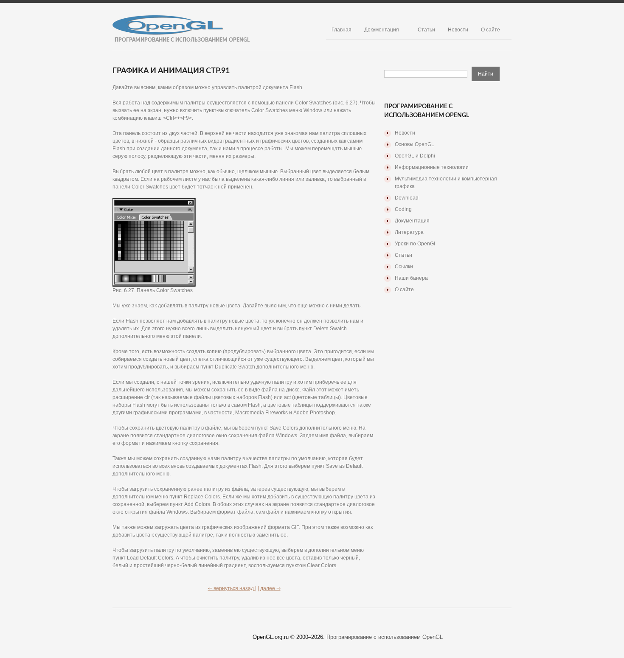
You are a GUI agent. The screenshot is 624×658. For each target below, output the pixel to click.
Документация (381, 30)
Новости (458, 30)
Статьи (426, 30)
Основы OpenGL (414, 144)
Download (407, 198)
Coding (403, 209)
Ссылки (404, 267)
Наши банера (411, 278)
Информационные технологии (432, 167)
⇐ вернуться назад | (232, 588)
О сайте (490, 30)
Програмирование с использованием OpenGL (384, 637)
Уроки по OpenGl (415, 244)
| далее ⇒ (269, 588)
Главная (341, 30)
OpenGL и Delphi (415, 156)
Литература (409, 232)
